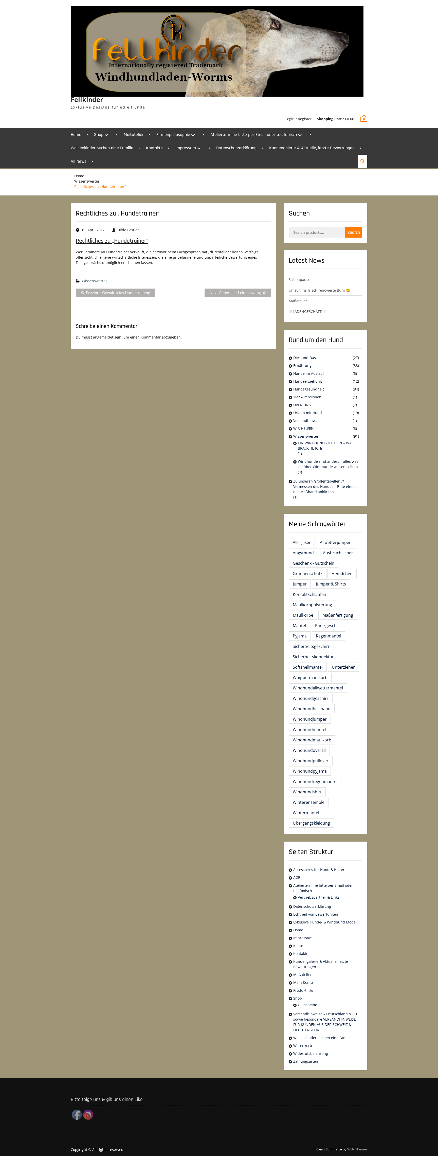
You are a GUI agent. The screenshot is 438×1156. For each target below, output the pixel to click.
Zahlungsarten (305, 1061)
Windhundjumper (310, 719)
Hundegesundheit (308, 389)
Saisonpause (299, 279)
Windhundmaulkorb (312, 740)
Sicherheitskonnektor (313, 657)
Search (353, 232)
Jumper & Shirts (331, 584)
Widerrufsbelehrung (310, 1053)
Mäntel (299, 625)
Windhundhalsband (312, 709)
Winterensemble (308, 802)
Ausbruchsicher (338, 553)
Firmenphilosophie (173, 134)
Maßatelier (134, 134)
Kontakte (154, 148)
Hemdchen (342, 573)
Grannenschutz (307, 573)
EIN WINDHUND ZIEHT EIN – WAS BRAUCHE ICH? (326, 445)
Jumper (300, 584)
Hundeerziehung (307, 381)
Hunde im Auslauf (308, 373)
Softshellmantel (308, 667)
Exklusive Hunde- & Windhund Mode (324, 922)
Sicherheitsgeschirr (311, 646)
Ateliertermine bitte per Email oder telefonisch (253, 134)
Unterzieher (343, 667)
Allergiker (302, 542)
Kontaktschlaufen (309, 594)
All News (78, 161)
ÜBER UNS (302, 404)
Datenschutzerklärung (236, 148)
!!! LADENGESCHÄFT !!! (307, 311)
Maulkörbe (303, 615)
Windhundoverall (309, 750)
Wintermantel (306, 812)
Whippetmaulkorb (310, 677)
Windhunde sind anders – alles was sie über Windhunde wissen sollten (328, 464)
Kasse (298, 945)
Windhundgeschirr (310, 698)
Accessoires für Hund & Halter (318, 869)
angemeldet (103, 337)
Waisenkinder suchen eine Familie (102, 148)
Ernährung (302, 365)
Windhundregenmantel (315, 781)
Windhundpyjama (310, 771)
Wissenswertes (87, 181)
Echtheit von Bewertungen (315, 914)
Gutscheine (307, 1004)
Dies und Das (304, 357)
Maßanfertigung (337, 615)
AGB (296, 877)
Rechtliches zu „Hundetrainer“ (112, 241)
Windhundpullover (310, 760)
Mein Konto (303, 982)
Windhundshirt (307, 792)
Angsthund (303, 553)
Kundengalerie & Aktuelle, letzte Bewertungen (312, 148)
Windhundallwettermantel (318, 688)
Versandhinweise (307, 420)
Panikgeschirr (328, 625)
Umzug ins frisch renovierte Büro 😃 (319, 290)
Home (76, 134)
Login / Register (298, 118)
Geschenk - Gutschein (313, 563)
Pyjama (300, 636)
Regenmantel (328, 636)
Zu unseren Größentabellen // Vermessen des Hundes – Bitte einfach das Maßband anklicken (326, 486)
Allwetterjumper (335, 542)
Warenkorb (302, 1045)
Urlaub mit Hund (307, 412)
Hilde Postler (128, 229)
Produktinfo (303, 990)
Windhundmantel (309, 729)
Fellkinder (87, 99)
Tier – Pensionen (307, 397)
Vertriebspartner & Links (318, 897)
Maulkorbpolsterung (312, 605)
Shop (98, 134)
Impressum (185, 148)
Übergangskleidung (311, 823)
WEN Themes (357, 1149)
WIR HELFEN (303, 428)
